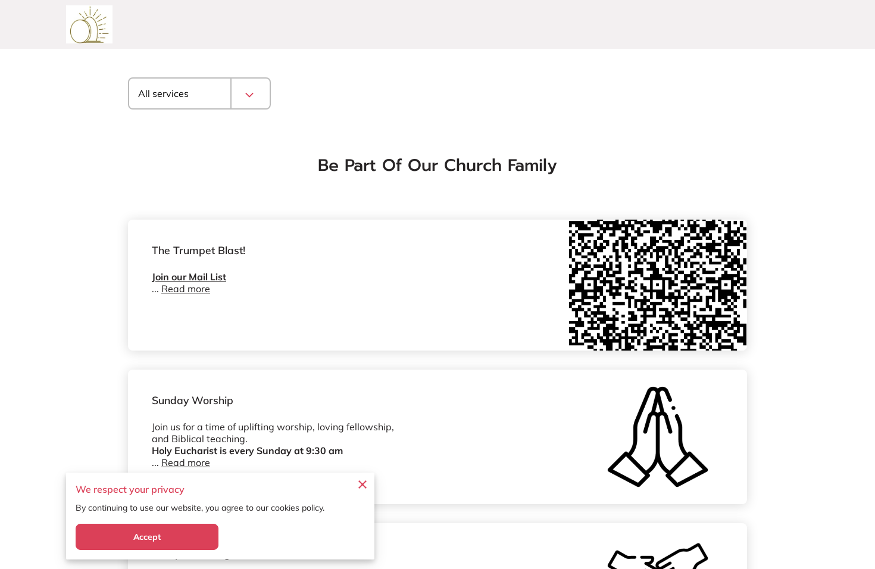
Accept (147, 537)
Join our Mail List (189, 277)
